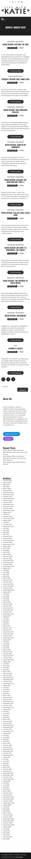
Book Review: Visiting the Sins (16, 44)
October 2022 (7, 516)
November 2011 (8, 751)
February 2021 (7, 536)
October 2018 (7, 588)
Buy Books (8, 439)
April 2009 (6, 811)
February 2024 (8, 501)
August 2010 (7, 781)
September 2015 (8, 660)
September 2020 (8, 544)
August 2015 (7, 662)
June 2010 (6, 785)
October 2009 (7, 801)
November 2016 (8, 634)
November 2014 (8, 680)
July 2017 (6, 618)
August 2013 (7, 709)
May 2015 (6, 668)
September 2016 (8, 638)
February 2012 (7, 745)
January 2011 (7, 771)
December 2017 (8, 608)
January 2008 (7, 837)
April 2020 (6, 552)
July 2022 (6, 522)
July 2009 (6, 807)
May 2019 (6, 574)
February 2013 (7, 721)
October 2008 (7, 823)
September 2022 (8, 518)
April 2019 (6, 576)
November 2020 (8, 540)
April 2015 (6, 670)
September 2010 (8, 779)
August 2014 (7, 686)
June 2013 (6, 713)
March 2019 (6, 578)
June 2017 (6, 620)
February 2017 (7, 628)
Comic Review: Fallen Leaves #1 (13, 450)
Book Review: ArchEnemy (15, 315)
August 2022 (7, 520)
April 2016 (6, 648)
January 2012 (7, 747)
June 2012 (6, 737)
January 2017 (7, 630)
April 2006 (6, 839)
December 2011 (8, 749)
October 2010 (7, 777)
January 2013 (7, 723)
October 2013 (7, 705)
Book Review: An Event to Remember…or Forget (15, 248)
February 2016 (7, 652)
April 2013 (6, 717)
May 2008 (6, 833)
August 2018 (7, 592)
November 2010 (8, 775)
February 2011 (7, 769)
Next (13, 379)
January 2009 (7, 817)
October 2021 (7, 524)
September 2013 (8, 707)
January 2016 (7, 654)
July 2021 (6, 528)
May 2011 (6, 763)
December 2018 (8, 584)
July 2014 (6, 688)
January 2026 (7, 481)
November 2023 (8, 507)
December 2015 (8, 656)
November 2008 (8, 821)
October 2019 (7, 564)
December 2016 (8, 632)
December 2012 (8, 725)
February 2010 (7, 793)
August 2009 (7, 805)
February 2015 (7, 674)
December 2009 (8, 797)
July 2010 (6, 783)
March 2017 (6, 626)
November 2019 (8, 562)
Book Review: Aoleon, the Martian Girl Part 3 (15, 180)
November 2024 (8, 495)
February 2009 (8, 815)
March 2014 (7, 696)
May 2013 (6, 715)
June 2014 (6, 690)
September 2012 (8, 731)
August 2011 (6, 757)
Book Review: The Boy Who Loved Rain (15, 213)
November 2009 (8, 799)
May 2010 (6, 787)
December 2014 (8, 678)
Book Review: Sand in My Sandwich (15, 145)
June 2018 (6, 596)
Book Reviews (20, 41)
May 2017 (6, 622)
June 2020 (6, 548)
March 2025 (7, 489)
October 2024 (7, 497)
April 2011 (6, 765)
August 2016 (7, 640)
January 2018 (7, 606)
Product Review (13, 76)
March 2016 (6, 650)
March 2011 (6, 767)
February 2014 (7, 698)
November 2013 (8, 703)
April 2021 (6, 534)
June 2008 (6, 831)
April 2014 (6, 694)
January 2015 (7, 676)
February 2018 (7, 604)
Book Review (11, 41)
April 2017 (6, 624)
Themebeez (19, 857)
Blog (15, 345)
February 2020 (8, 556)
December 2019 (8, 560)
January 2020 (7, 558)
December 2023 (8, 505)
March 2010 (6, 791)
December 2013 (8, 701)
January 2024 (7, 503)
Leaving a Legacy (15, 348)
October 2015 (7, 658)
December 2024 (8, 493)
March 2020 (7, 554)
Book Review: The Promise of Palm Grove (15, 281)
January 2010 (7, 795)
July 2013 (6, 711)
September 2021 (8, 526)
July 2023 (6, 514)
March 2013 (6, 719)
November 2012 (8, 727)
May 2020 (6, 550)
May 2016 (6, 646)
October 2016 (7, 636)
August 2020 (7, 546)
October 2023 (7, 508)
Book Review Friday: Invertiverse (13, 456)
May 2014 (6, 692)
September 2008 (8, 825)
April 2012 (6, 741)
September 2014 (8, 684)
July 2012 (6, 735)
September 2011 (8, 755)
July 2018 (6, 594)
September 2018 (8, 590)
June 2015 (6, 666)
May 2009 (6, 809)
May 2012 (6, 739)
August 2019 (7, 568)
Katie (22, 48)
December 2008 (8, 819)
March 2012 (6, 743)
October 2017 (7, 612)
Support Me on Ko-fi (11, 434)
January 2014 (7, 699)
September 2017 (8, 614)
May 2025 (6, 485)
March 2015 (6, 672)
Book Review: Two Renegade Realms (15, 111)
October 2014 (7, 682)
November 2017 (8, 610)
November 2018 (8, 586)
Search (5, 387)
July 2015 (6, 664)
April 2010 (6, 789)
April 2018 (6, 600)
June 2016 (6, 644)
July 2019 (6, 570)
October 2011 (7, 753)
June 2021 (6, 530)
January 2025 (7, 491)
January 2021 (7, 538)
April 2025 (6, 487)
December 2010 (8, 773)
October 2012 (7, 729)
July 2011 (5, 759)
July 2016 (6, 642)
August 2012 (7, 733)
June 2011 (6, 761)
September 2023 (8, 510)
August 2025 (7, 483)
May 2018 (6, 598)
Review (21, 76)
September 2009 (8, 803)
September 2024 (8, 499)
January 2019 (7, 582)
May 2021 (6, 532)
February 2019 (7, 580)
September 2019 (8, 566)
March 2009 (7, 813)
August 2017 (7, 616)
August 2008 (7, 827)
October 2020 (7, 542)
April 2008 (6, 835)
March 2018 (6, 602)
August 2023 (7, 512)
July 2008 (6, 829)
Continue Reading (15, 71)
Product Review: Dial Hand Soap (15, 79)
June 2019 (6, 572)
